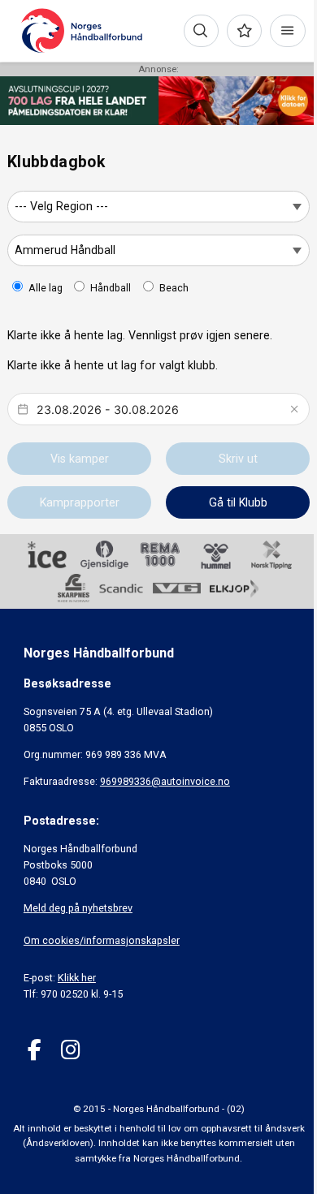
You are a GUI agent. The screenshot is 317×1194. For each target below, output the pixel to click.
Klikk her (77, 978)
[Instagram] (70, 1050)
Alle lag (45, 288)
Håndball (110, 288)
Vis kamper (79, 458)
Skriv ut (238, 458)
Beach (174, 288)
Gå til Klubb (238, 502)
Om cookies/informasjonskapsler (102, 940)
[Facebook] (35, 1050)
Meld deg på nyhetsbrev (78, 908)
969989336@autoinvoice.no (165, 781)
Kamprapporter (79, 502)
